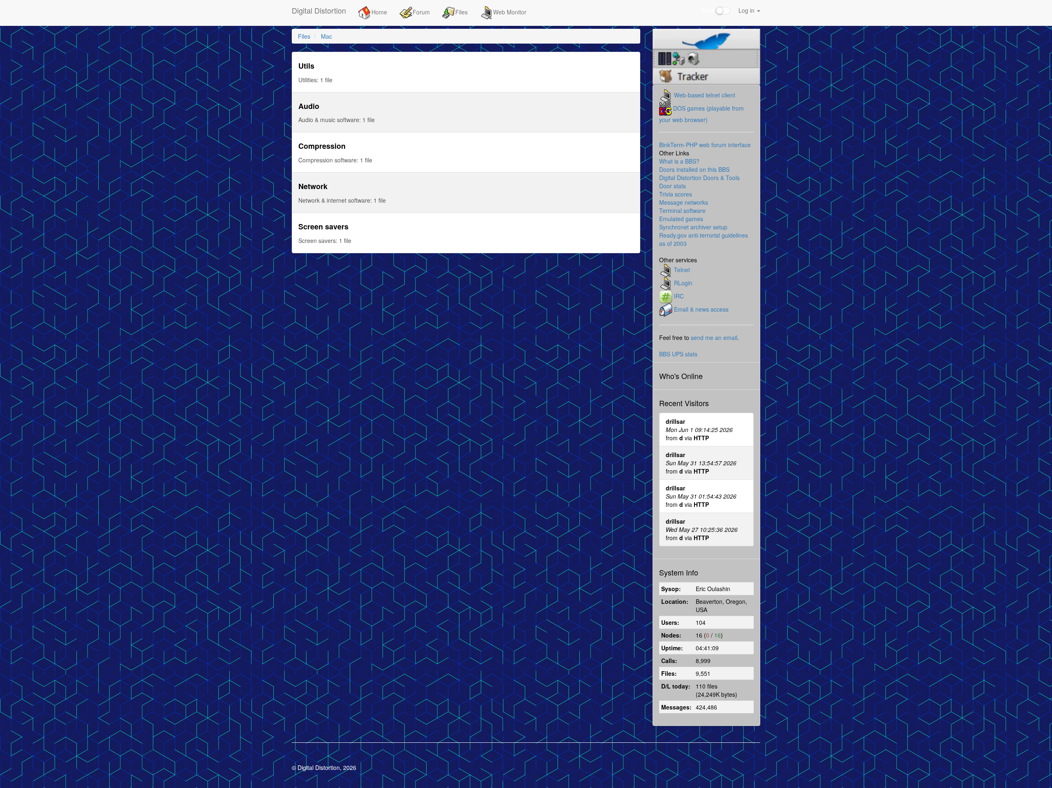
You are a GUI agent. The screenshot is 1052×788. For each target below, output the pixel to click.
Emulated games (681, 219)
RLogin (683, 282)
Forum (421, 12)
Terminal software (682, 210)
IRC (679, 295)
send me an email (714, 337)
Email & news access (701, 309)
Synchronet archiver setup (693, 227)
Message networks (683, 202)
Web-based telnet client (704, 94)
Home (379, 12)
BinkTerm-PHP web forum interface (705, 145)
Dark (709, 10)
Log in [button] (747, 10)
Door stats (672, 186)
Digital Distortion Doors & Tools (699, 177)
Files (461, 12)
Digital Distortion (319, 10)
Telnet (682, 269)
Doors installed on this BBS (694, 169)
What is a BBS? (679, 161)
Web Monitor (509, 12)
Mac (326, 36)
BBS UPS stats (678, 354)
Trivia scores (675, 194)
